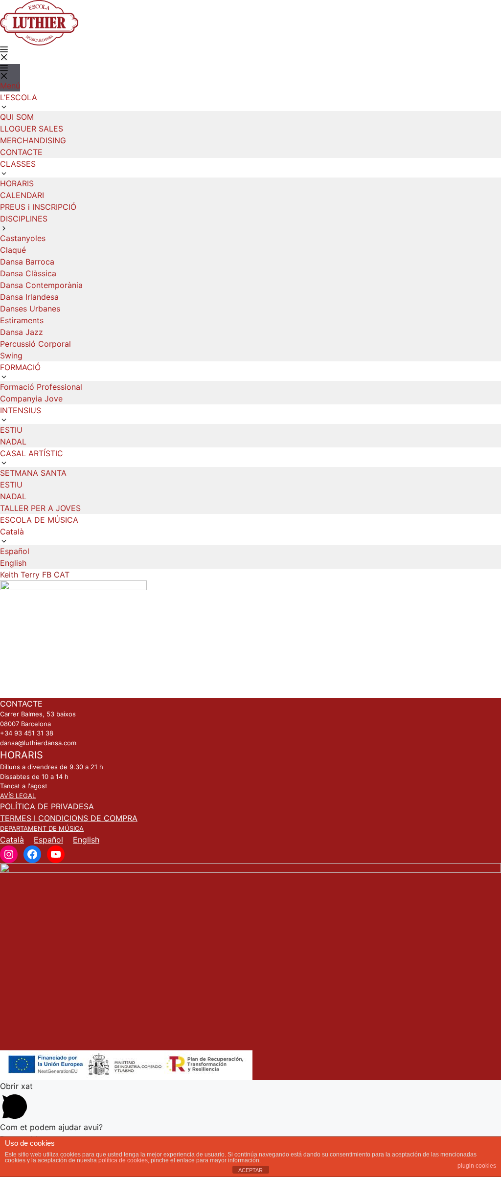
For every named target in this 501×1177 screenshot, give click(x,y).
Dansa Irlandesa (29, 297)
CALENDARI (22, 195)
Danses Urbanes (30, 308)
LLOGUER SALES (31, 128)
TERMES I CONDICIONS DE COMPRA (68, 818)
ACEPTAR (250, 1170)
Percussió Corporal (35, 344)
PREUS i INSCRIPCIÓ (38, 207)
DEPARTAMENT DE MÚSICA (42, 828)
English (13, 563)
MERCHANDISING (33, 140)
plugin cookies (476, 1165)
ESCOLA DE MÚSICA (39, 520)
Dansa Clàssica (28, 273)
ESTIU (11, 430)
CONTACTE (21, 152)
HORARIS (17, 183)
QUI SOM (17, 117)
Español (14, 551)
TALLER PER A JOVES (40, 508)
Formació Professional (41, 387)
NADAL (13, 441)
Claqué (13, 250)
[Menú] (4, 53)
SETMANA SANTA (33, 473)
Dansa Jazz (21, 332)
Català (12, 839)
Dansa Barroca (27, 261)
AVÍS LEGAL (18, 795)
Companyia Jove (31, 398)
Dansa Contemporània (41, 285)
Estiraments (22, 320)
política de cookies (123, 1160)
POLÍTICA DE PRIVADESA (47, 806)
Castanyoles (23, 238)
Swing (11, 355)
